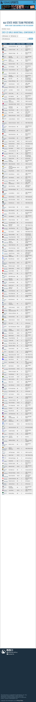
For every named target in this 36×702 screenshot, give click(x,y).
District (23, 43)
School (5, 43)
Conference (29, 43)
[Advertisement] (19, 15)
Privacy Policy (20, 700)
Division (19, 43)
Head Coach (12, 43)
